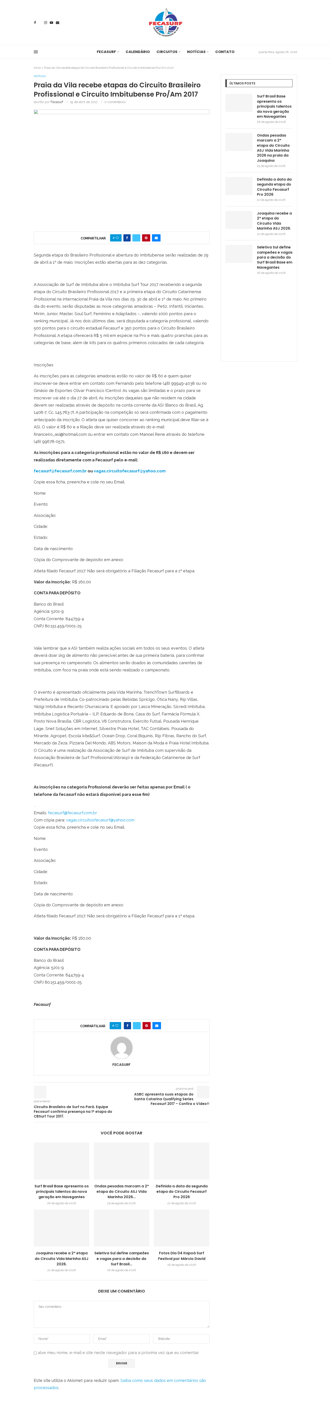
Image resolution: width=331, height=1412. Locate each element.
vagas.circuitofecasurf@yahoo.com (130, 471)
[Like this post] (117, 237)
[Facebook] (35, 22)
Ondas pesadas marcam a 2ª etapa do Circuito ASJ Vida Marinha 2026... (121, 1192)
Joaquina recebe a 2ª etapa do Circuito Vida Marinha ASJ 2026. (61, 1258)
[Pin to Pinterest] (146, 237)
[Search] (295, 23)
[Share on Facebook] (127, 237)
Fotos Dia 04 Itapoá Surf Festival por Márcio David (181, 1255)
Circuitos (166, 51)
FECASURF (106, 51)
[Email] (57, 22)
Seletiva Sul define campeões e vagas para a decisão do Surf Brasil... (121, 1258)
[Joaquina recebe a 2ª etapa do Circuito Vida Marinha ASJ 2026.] (61, 1228)
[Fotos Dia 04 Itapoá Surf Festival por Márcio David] (181, 1228)
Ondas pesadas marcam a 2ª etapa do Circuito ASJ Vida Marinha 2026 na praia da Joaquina (273, 148)
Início (37, 67)
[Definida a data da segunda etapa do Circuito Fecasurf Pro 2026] (181, 1160)
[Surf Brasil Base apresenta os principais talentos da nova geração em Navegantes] (61, 1160)
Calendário (138, 51)
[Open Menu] (36, 52)
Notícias (196, 51)
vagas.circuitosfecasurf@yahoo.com (100, 820)
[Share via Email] (156, 237)
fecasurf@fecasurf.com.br (60, 471)
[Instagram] (45, 22)
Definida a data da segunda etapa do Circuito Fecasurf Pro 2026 (182, 1192)
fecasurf (57, 102)
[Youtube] (51, 22)
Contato (224, 51)
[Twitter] (40, 22)
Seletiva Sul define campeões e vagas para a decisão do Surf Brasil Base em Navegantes (274, 257)
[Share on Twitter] (136, 237)
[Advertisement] (259, 322)
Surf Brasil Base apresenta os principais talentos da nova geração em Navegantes (61, 1192)
